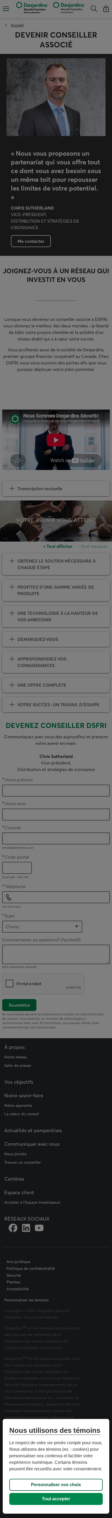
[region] (56, 1466)
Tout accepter (56, 1499)
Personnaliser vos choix (56, 1484)
